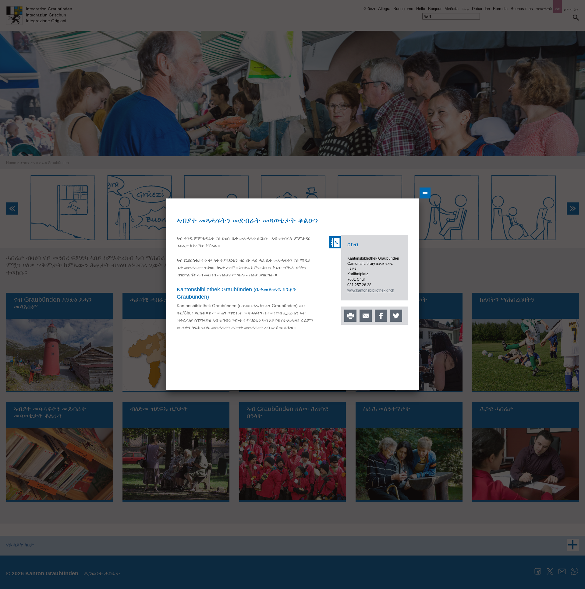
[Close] (425, 193)
